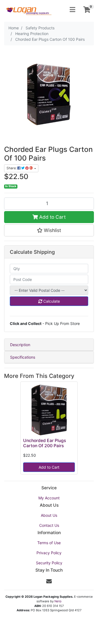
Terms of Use (49, 542)
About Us (49, 515)
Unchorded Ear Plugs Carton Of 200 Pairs (44, 443)
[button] (49, 230)
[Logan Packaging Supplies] (28, 9)
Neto (58, 601)
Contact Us (49, 525)
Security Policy (49, 562)
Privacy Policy (49, 552)
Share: (12, 168)
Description (20, 344)
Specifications (22, 357)
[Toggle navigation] (72, 10)
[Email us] (49, 581)
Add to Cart (52, 217)
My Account (49, 498)
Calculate (51, 301)
